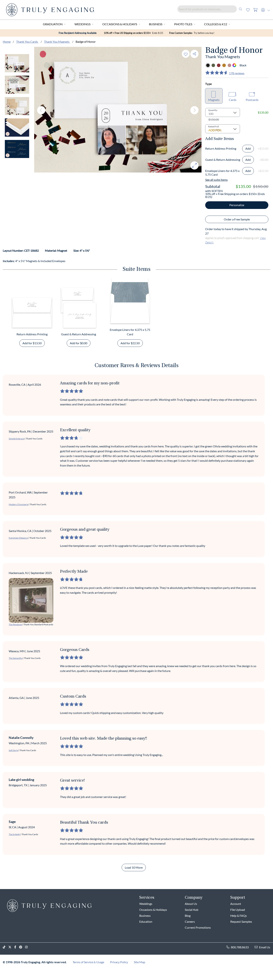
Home (7, 41)
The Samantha (15, 658)
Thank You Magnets (57, 41)
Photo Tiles (183, 24)
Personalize (236, 205)
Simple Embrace (16, 438)
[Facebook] (16, 947)
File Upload (237, 909)
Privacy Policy (119, 962)
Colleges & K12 (215, 24)
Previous (41, 110)
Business (155, 24)
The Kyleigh (14, 834)
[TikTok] (5, 947)
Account (235, 903)
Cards (232, 99)
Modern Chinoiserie (18, 504)
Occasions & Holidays (119, 24)
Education (145, 921)
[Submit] (240, 9)
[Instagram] (28, 947)
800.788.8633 (240, 947)
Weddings (82, 24)
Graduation (53, 24)
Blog (188, 915)
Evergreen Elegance (18, 537)
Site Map (139, 962)
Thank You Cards (27, 41)
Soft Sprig (13, 750)
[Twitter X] (11, 947)
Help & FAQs (238, 915)
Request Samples (241, 921)
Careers (190, 921)
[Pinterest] (22, 947)
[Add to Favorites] (186, 54)
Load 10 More (134, 867)
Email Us (264, 947)
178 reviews (236, 73)
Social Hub (191, 909)
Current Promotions (198, 927)
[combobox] (210, 9)
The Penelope (15, 624)
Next (194, 110)
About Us (191, 903)
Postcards (252, 99)
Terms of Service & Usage (88, 962)
